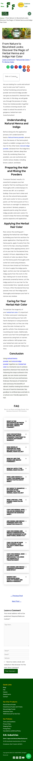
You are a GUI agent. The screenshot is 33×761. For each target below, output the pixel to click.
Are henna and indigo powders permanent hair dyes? (15, 568)
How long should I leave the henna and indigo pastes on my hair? (15, 479)
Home (2, 18)
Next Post (16, 601)
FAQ (4, 690)
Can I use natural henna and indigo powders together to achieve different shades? (16, 437)
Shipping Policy (7, 726)
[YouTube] (23, 757)
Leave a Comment (8, 60)
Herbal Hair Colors (8, 711)
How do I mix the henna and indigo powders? (14, 460)
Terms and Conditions (9, 722)
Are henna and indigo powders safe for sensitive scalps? (15, 522)
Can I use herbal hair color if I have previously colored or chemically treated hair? (16, 557)
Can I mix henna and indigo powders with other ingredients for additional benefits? (16, 533)
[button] (8, 67)
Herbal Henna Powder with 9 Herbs (13, 707)
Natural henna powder (16, 137)
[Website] (16, 658)
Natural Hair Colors (22, 60)
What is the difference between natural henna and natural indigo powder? (15, 424)
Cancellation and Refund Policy (12, 731)
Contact (5, 696)
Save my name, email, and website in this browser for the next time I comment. (15, 664)
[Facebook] (14, 757)
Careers (5, 692)
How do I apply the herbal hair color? (15, 469)
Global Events (7, 694)
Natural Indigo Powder (9, 709)
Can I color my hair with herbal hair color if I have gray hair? (15, 545)
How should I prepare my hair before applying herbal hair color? (15, 449)
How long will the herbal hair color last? (15, 501)
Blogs (4, 687)
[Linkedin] (20, 757)
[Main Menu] (29, 14)
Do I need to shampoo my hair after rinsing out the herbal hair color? (16, 491)
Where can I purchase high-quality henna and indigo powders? (15, 579)
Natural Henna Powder (9, 704)
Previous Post (17, 596)
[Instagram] (17, 757)
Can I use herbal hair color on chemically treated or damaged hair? (16, 512)
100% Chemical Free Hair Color (11, 714)
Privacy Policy (7, 724)
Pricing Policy (7, 728)
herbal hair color (12, 312)
